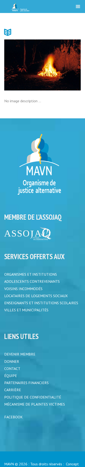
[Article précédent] (23, 65)
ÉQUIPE (10, 379)
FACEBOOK (13, 422)
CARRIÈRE (12, 394)
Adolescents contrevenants (32, 281)
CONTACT (12, 371)
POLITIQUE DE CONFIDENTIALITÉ (32, 402)
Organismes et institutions (30, 274)
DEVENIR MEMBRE (19, 356)
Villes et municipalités (26, 312)
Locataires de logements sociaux (36, 297)
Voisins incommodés (23, 289)
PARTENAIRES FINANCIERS (26, 387)
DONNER (11, 364)
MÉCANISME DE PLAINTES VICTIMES (34, 409)
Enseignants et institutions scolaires (41, 304)
